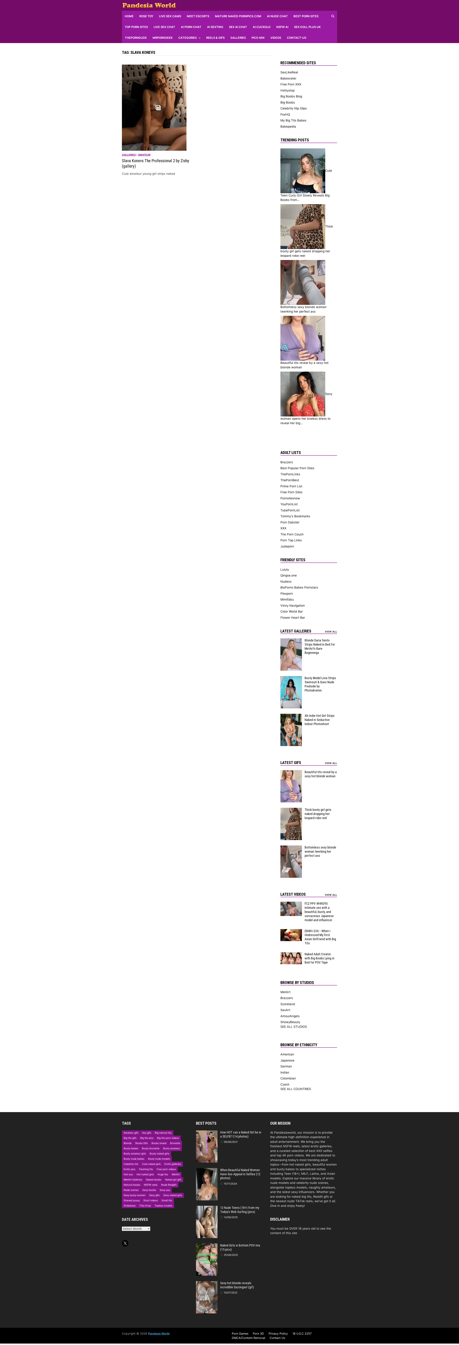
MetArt (285, 992)
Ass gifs (146, 1132)
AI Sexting (215, 27)
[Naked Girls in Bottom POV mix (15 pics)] (206, 1245)
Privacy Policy (278, 1333)
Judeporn (287, 546)
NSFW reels (150, 1184)
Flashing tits (146, 1169)
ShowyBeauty (290, 1022)
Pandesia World (158, 1333)
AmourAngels (290, 1016)
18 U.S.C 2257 (302, 1333)
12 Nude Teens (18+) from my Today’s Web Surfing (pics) (239, 1210)
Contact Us (277, 1338)
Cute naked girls (151, 1164)
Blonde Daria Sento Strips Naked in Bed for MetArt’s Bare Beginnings (320, 646)
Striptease (130, 1205)
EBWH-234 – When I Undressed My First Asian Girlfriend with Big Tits (320, 937)
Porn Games (240, 1333)
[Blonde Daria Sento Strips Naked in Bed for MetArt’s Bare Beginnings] (291, 640)
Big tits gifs (130, 1138)
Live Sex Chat (164, 27)
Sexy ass (165, 1190)
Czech (284, 1084)
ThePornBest (289, 480)
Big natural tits (163, 1132)
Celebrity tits (131, 1164)
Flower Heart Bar (292, 617)
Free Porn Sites (291, 492)
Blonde (128, 1143)
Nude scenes (131, 1190)
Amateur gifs (131, 1132)
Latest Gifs (290, 762)
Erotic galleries (172, 1164)
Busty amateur (171, 1148)
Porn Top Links (291, 540)
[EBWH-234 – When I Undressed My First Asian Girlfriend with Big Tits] (291, 931)
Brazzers (286, 462)
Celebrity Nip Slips (293, 108)
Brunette (175, 1143)
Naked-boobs (153, 1179)
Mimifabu (287, 599)
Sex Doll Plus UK (307, 27)
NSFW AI (282, 27)
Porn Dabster (289, 522)
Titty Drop (145, 1205)
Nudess (286, 581)
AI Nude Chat (277, 16)
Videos (275, 37)
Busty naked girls (159, 1153)
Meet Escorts (198, 16)
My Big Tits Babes (293, 120)
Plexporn (286, 593)
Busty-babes (131, 1148)
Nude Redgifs (169, 1184)
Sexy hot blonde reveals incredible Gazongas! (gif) (237, 1285)
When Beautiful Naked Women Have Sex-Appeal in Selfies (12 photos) (240, 1174)
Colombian (288, 1078)
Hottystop (287, 90)
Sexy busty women (134, 1195)
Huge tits (163, 1174)
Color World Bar (291, 611)
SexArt (285, 1010)
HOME (129, 16)
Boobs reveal (159, 1143)
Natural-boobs (132, 1184)
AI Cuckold (262, 27)
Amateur (144, 154)
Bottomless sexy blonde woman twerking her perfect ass (320, 851)
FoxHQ (285, 114)
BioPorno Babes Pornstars (299, 587)
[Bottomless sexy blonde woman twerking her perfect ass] (291, 847)
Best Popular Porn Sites (297, 468)
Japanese (287, 1060)
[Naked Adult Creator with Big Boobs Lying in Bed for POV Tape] (291, 954)
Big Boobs (287, 102)
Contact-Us (296, 37)
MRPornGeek (163, 37)
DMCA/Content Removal (248, 1338)
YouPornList (289, 504)
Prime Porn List (291, 486)
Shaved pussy (132, 1200)
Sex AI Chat (238, 27)
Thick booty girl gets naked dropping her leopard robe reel (318, 814)
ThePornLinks (290, 474)
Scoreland (287, 1004)
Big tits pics (146, 1138)
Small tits (167, 1200)
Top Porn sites (136, 27)
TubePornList (290, 510)
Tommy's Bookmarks (295, 516)
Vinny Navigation (292, 605)
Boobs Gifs (141, 1143)
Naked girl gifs (173, 1179)
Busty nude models (159, 1158)
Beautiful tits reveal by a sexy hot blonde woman (321, 774)
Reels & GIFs (215, 37)
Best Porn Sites (306, 16)
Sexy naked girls (172, 1195)
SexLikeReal (289, 72)
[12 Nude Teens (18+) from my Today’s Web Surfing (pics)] (206, 1208)
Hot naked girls (145, 1174)
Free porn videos (166, 1169)
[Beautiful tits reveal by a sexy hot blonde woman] (291, 772)
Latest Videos (293, 894)
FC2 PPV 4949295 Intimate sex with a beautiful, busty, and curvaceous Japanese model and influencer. (319, 912)
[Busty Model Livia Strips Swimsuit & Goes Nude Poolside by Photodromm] (291, 678)
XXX (283, 528)
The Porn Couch (292, 534)
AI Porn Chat (191, 27)
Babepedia (288, 126)
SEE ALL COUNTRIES (295, 1089)
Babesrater (288, 78)
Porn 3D (258, 1333)
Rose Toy (146, 16)
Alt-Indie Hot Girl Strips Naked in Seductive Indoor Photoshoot (320, 720)
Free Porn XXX (290, 84)
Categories (187, 37)
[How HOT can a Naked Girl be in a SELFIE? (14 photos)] (206, 1132)
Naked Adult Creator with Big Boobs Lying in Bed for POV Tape (319, 958)
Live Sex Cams (170, 16)
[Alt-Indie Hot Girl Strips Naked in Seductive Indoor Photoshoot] (291, 716)
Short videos (150, 1200)
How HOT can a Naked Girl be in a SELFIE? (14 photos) (240, 1134)
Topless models (163, 1205)
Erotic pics (129, 1169)
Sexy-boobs (149, 1190)
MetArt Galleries (133, 1179)
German (286, 1066)
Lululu (284, 569)
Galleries (238, 37)
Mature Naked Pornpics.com (238, 16)
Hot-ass (128, 1174)
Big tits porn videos (168, 1138)
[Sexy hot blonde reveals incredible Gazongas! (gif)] (206, 1283)
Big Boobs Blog (291, 96)
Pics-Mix (258, 37)
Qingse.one (288, 575)
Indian (284, 1072)
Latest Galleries (295, 631)
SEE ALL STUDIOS (293, 1026)
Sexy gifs (154, 1195)
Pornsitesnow (290, 498)
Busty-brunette (150, 1148)
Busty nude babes (134, 1158)
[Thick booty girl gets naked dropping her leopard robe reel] (291, 810)
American (287, 1054)
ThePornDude (136, 37)
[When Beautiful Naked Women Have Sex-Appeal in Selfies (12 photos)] (206, 1170)
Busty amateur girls (135, 1153)
